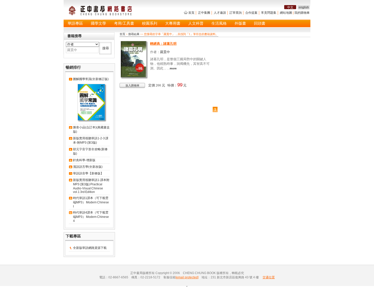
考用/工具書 (124, 23)
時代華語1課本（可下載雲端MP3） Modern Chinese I (91, 202)
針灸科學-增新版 (84, 160)
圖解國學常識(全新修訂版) (91, 79)
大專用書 (172, 23)
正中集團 (204, 12)
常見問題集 (268, 12)
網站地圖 (286, 12)
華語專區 (75, 23)
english (304, 7)
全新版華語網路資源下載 (90, 248)
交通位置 (269, 277)
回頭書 (259, 23)
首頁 (191, 12)
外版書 (240, 23)
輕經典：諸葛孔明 (163, 44)
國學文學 (98, 23)
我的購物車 (302, 12)
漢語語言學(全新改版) (88, 167)
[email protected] (187, 277)
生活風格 (219, 23)
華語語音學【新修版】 (88, 173)
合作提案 (251, 12)
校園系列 (149, 23)
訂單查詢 (235, 12)
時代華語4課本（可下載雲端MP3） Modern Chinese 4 (91, 217)
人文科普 (196, 23)
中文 (290, 7)
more (173, 68)
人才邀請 (220, 12)
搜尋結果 (133, 34)
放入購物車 (132, 85)
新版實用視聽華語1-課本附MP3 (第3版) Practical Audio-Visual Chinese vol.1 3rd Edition (91, 186)
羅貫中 (165, 52)
